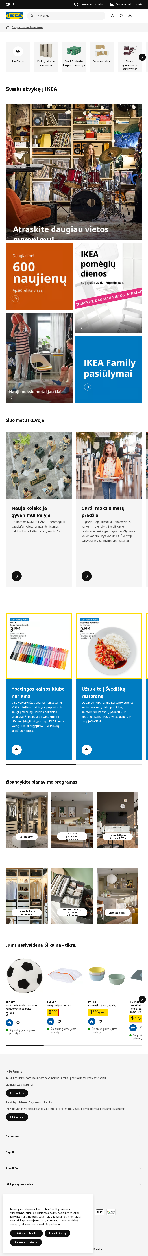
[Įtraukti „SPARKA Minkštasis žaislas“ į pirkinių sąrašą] (18, 1022)
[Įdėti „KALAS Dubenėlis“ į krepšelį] (91, 1021)
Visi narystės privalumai (19, 1084)
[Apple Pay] (99, 1212)
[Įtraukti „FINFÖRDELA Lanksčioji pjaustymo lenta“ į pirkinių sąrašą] (141, 1027)
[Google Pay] (111, 1212)
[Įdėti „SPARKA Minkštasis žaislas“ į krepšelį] (9, 1022)
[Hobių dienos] (108, 288)
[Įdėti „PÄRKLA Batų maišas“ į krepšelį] (50, 1021)
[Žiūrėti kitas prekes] (142, 57)
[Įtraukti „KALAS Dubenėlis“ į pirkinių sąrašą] (100, 1021)
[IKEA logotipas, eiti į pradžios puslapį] (14, 15)
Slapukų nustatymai (26, 1242)
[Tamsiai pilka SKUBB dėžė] (72, 896)
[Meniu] (138, 15)
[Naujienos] (39, 276)
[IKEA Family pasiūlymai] (108, 369)
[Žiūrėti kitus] (142, 999)
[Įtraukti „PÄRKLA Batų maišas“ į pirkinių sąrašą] (59, 1021)
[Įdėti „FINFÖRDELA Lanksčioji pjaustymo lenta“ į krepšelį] (133, 1027)
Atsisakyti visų (57, 1233)
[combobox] (65, 16)
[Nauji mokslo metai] (39, 358)
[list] (74, 57)
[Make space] (74, 172)
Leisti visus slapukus (26, 1233)
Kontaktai (98, 1249)
